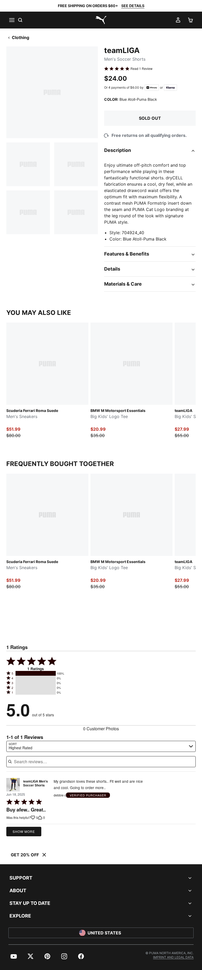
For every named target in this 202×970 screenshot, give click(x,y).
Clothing (20, 37)
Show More (24, 831)
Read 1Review (141, 68)
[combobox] (101, 746)
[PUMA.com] (101, 20)
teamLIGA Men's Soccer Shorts (35, 783)
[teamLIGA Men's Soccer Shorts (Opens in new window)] (13, 784)
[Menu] (11, 20)
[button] (35, 673)
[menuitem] (13, 956)
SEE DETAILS (132, 5)
